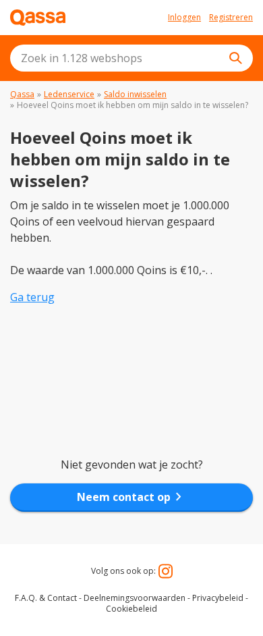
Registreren (231, 17)
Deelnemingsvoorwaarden (134, 598)
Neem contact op (132, 496)
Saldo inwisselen (135, 94)
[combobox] (131, 58)
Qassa (22, 94)
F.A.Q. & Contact (46, 598)
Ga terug (32, 297)
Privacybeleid (217, 598)
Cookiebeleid (131, 608)
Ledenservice (69, 94)
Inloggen (184, 17)
